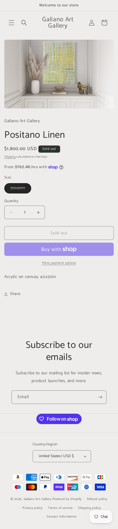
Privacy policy (32, 508)
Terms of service (60, 508)
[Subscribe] (100, 397)
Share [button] (15, 294)
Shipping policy (89, 508)
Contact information (62, 516)
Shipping (10, 156)
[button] (11, 22)
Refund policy (97, 499)
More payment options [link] (59, 263)
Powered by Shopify (67, 499)
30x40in (20, 189)
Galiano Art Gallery (38, 499)
